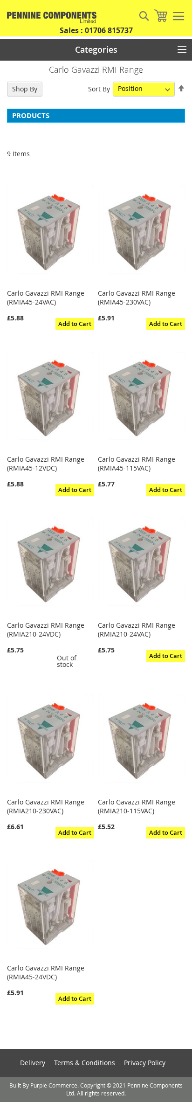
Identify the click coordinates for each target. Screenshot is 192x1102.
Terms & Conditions (84, 1062)
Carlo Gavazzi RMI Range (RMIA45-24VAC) (45, 297)
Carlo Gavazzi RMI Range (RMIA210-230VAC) (45, 806)
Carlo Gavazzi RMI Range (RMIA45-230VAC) (136, 297)
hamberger (178, 16)
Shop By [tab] (24, 88)
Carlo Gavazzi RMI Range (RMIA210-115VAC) (136, 806)
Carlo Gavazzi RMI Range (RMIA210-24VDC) (45, 629)
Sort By (99, 88)
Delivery (32, 1062)
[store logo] (49, 17)
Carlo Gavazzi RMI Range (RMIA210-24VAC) (136, 629)
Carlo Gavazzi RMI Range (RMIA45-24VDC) (45, 972)
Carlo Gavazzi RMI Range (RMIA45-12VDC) (45, 463)
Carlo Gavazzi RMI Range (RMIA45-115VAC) (136, 463)
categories (96, 49)
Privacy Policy (144, 1062)
